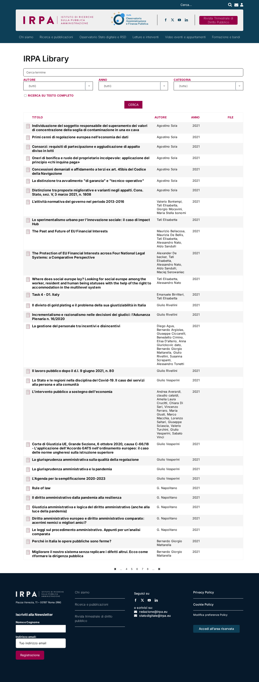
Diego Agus (165, 326)
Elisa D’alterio (167, 341)
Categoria (182, 80)
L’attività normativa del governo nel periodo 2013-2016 (78, 202)
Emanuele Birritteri (170, 294)
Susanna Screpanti (169, 358)
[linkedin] (186, 19)
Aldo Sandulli (166, 246)
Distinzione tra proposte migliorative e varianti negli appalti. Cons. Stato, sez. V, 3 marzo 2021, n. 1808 (87, 192)
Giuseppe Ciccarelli (171, 333)
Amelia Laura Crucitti (166, 401)
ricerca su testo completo (50, 95)
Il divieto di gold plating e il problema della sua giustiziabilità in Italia (89, 305)
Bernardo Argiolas (170, 330)
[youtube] (179, 19)
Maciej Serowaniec (170, 272)
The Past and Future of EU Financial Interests (70, 231)
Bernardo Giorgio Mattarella (169, 350)
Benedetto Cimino (170, 337)
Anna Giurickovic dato (171, 343)
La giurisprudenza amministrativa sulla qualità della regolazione (85, 460)
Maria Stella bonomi (171, 213)
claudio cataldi (167, 395)
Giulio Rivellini (167, 305)
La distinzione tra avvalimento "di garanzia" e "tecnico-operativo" (88, 181)
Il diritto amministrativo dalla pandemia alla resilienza (76, 498)
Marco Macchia (166, 416)
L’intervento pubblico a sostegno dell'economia (72, 392)
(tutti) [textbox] (32, 86)
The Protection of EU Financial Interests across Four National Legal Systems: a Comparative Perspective (88, 255)
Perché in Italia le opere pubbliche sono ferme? (71, 541)
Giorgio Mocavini (169, 209)
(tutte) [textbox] (183, 86)
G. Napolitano (167, 488)
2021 (196, 125)
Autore (29, 80)
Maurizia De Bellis (170, 235)
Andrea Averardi (169, 391)
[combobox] (58, 86)
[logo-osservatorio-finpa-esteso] (129, 12)
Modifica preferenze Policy (210, 614)
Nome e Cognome (27, 622)
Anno (103, 80)
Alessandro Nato (169, 242)
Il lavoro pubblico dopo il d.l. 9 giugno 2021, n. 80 (73, 371)
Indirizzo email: (26, 636)
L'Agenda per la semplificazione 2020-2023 (69, 479)
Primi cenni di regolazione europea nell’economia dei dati (80, 137)
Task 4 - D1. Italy (46, 295)
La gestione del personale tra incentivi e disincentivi (76, 326)
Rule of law (41, 488)
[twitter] (172, 19)
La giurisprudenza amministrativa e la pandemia (72, 469)
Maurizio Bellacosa (170, 231)
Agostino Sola (167, 125)
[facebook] (165, 19)
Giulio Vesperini (168, 380)
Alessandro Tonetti (170, 364)
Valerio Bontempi (169, 201)
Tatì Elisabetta (167, 205)
